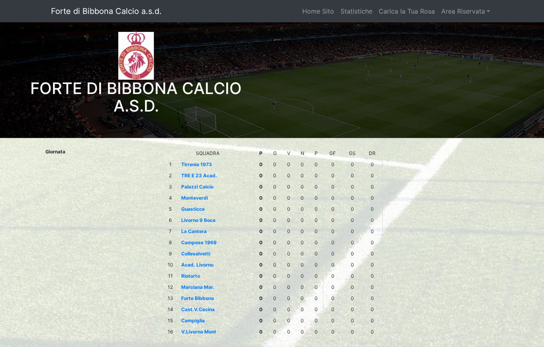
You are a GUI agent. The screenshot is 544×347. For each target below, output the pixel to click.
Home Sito (318, 11)
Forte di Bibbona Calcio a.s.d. (106, 11)
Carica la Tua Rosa (407, 11)
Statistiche (356, 11)
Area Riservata (463, 11)
